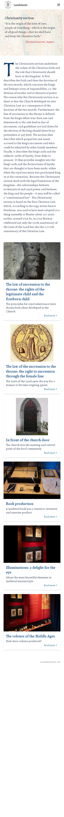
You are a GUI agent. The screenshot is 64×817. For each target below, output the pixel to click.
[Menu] (59, 5)
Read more (49, 315)
